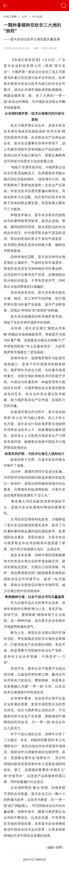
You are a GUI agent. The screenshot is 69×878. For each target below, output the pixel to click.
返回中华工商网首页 (34, 859)
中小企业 (37, 16)
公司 (24, 16)
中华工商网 (10, 16)
